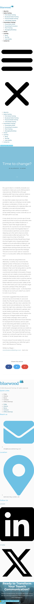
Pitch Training (8, 28)
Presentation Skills (10, 24)
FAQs (5, 394)
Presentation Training (9, 22)
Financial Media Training (11, 18)
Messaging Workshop (10, 29)
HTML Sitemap (8, 401)
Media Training (7, 13)
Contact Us (6, 41)
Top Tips (7, 37)
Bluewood (15, 168)
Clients (5, 31)
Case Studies (8, 39)
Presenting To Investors (11, 26)
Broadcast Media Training (11, 16)
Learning (5, 33)
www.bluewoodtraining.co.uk (12, 350)
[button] (17, 77)
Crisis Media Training (10, 20)
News (6, 35)
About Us (5, 11)
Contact (6, 399)
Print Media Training (10, 15)
